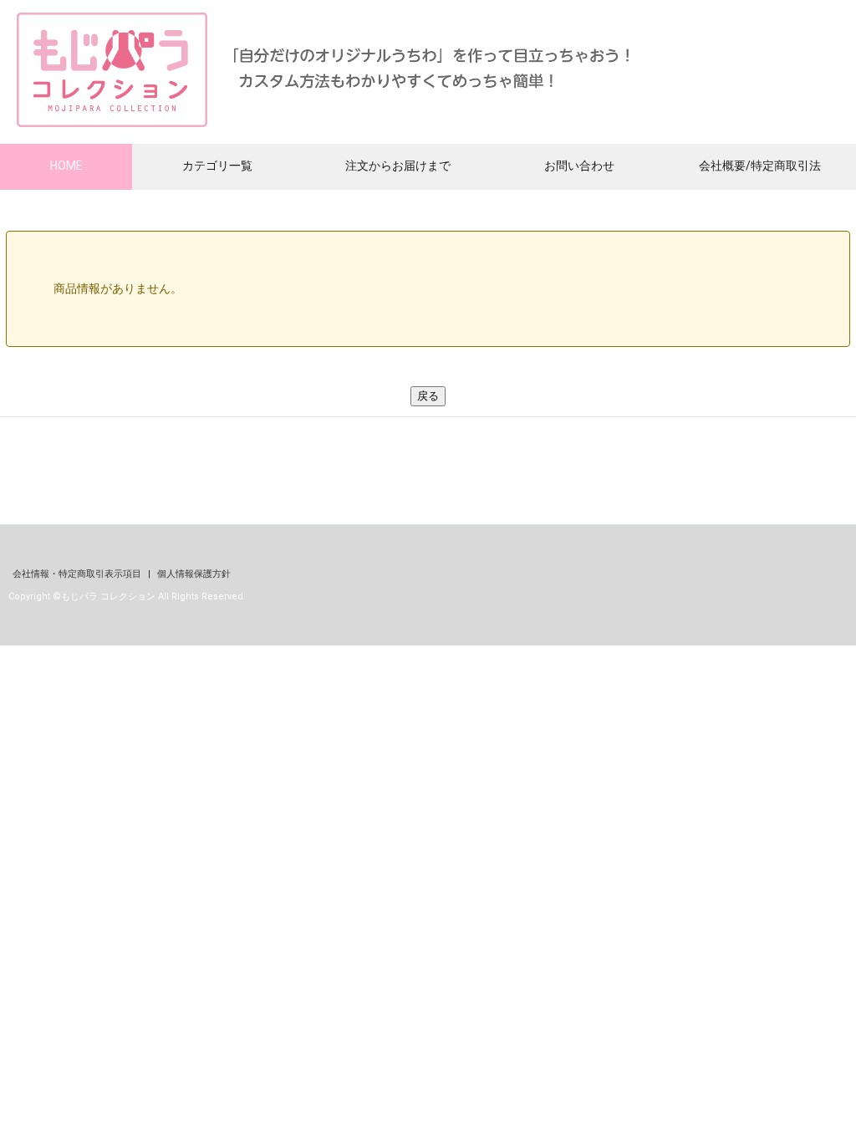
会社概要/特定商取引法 (760, 165)
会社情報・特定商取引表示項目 (78, 573)
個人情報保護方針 (194, 573)
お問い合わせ (579, 165)
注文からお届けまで (398, 165)
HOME (66, 165)
